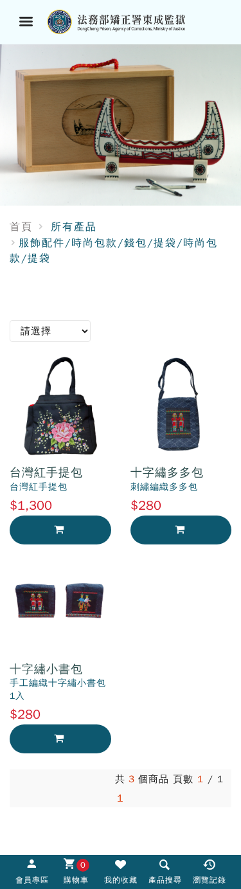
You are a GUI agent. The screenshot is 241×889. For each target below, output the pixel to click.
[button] (165, 871)
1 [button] (120, 798)
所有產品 (74, 226)
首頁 (21, 226)
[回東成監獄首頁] (136, 20)
